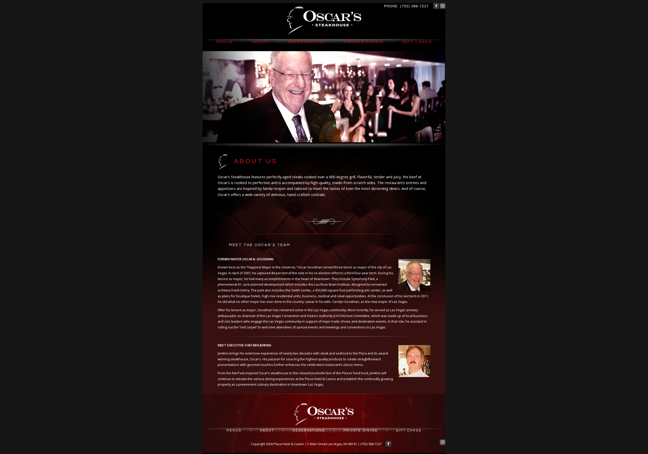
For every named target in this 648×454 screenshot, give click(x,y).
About (260, 42)
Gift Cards (417, 42)
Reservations (306, 42)
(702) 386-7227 (414, 6)
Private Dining (363, 42)
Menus (224, 42)
